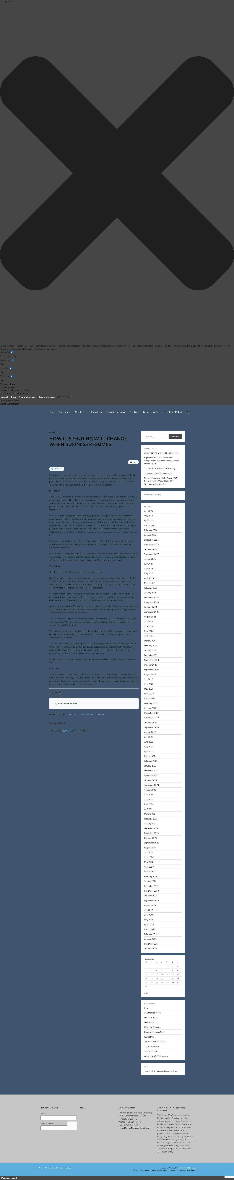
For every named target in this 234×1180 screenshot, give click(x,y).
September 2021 (151, 785)
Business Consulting (213, 59)
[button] (117, 173)
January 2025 (210, 306)
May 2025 (209, 291)
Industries (209, 83)
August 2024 (210, 326)
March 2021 (149, 814)
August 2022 (150, 732)
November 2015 (151, 944)
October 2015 (150, 948)
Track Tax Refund (212, 155)
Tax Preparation (212, 43)
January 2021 (150, 823)
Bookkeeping (211, 67)
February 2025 (211, 302)
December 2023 (211, 358)
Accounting (210, 63)
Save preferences (47, 396)
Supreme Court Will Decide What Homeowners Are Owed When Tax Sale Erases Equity (217, 191)
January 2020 (150, 881)
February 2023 (211, 398)
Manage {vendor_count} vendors (14, 390)
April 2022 (149, 751)
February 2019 (150, 934)
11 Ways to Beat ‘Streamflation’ (217, 205)
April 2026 (209, 247)
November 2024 (211, 314)
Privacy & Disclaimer (9, 404)
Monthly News (211, 99)
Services (208, 39)
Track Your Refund (213, 147)
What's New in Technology (94, 714)
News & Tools (211, 95)
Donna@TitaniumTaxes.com (136, 1128)
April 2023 (209, 390)
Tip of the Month (151, 1046)
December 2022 (151, 713)
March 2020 (149, 871)
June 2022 (148, 742)
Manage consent (9, 1177)
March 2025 (209, 299)
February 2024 (211, 350)
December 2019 (151, 886)
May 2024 (209, 338)
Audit (208, 47)
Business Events (212, 123)
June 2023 (209, 382)
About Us (209, 71)
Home (207, 35)
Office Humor (211, 135)
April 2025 (209, 294)
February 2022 (150, 761)
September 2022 (151, 727)
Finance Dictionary (213, 151)
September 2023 (211, 370)
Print (133, 462)
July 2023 (208, 378)
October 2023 (210, 366)
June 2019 (148, 915)
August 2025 (210, 278)
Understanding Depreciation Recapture (161, 453)
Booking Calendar (212, 87)
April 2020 (149, 867)
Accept (4, 396)
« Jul (146, 993)
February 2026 (211, 255)
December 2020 (151, 828)
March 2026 (209, 251)
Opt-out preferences (9, 400)
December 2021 (151, 770)
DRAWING (149, 1022)
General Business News (154, 1032)
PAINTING (149, 1037)
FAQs (147, 1170)
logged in (65, 730)
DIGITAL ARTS (151, 1017)
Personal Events (212, 131)
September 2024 (211, 322)
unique (159, 1071)
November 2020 (151, 833)
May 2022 (148, 746)
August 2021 (150, 790)
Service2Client (71, 714)
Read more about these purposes (14, 393)
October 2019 (150, 895)
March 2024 (209, 346)
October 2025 (210, 271)
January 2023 (210, 402)
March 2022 (149, 756)
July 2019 (148, 910)
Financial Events (212, 127)
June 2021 (148, 799)
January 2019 (150, 939)
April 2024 (209, 342)
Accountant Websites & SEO (169, 1168)
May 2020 (148, 862)
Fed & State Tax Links (213, 139)
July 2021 (148, 794)
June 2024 (209, 334)
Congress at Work (152, 1012)
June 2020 (148, 857)
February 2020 (150, 876)
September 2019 (151, 900)
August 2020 (150, 847)
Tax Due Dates (211, 143)
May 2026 (209, 243)
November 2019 (151, 891)
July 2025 (208, 283)
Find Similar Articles (66, 703)
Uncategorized (150, 1051)
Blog (208, 103)
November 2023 (211, 362)
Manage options (7, 384)
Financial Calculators (213, 107)
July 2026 (208, 239)
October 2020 (150, 838)
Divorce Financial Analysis (215, 55)
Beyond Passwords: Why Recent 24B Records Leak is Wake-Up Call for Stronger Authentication (160, 481)
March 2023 (209, 394)
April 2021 (149, 809)
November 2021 (151, 775)
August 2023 (210, 374)
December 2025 (211, 263)
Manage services (7, 387)
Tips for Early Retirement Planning (159, 468)
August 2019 (150, 905)
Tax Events (210, 119)
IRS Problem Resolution (214, 51)
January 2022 (150, 765)
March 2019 (149, 929)
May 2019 (148, 919)
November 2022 (151, 717)
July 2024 (208, 330)
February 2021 (150, 818)
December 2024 (211, 310)
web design (166, 1071)
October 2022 (150, 722)
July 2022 (148, 737)
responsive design (150, 1071)
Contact (208, 91)
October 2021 (150, 780)
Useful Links (138, 1170)
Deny (13, 396)
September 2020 (151, 842)
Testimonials (210, 79)
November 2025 (211, 267)
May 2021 (148, 804)
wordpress (173, 1071)
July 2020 (148, 852)
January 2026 (210, 259)
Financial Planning (152, 1027)
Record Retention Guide (215, 111)
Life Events (210, 115)
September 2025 (211, 275)
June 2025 (209, 286)
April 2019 (149, 924)
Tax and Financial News (154, 1041)
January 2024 (210, 354)
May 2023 (209, 386)
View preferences (27, 396)
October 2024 (210, 318)
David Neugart (211, 75)
